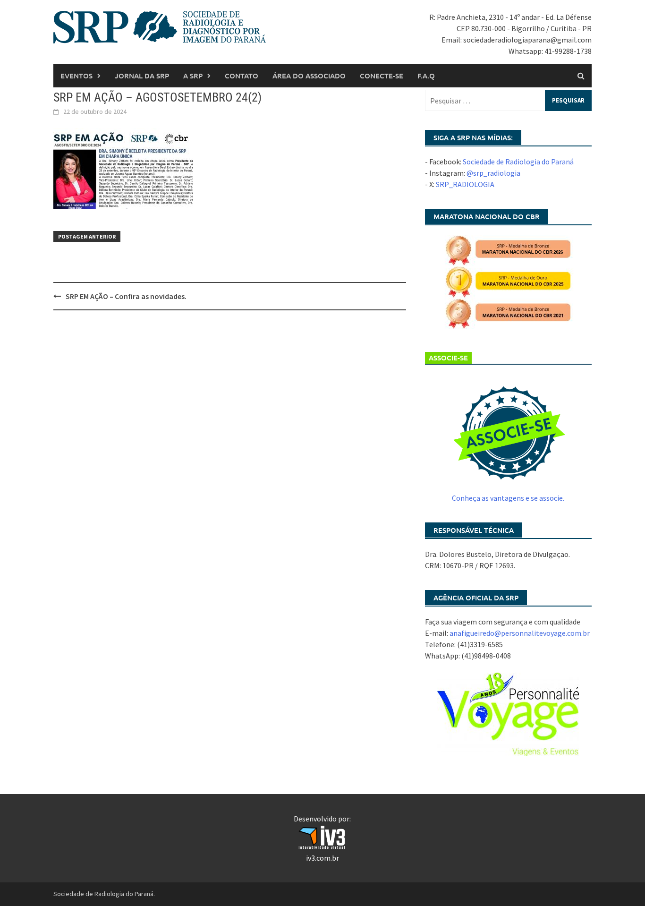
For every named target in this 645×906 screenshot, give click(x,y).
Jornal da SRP (142, 75)
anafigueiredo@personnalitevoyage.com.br (520, 633)
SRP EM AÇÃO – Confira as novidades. (126, 296)
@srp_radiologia (493, 173)
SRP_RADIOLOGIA (465, 184)
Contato (241, 75)
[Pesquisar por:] (508, 100)
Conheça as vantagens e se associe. (508, 498)
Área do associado (309, 75)
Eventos (76, 75)
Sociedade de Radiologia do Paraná (518, 161)
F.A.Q (426, 75)
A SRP (193, 75)
